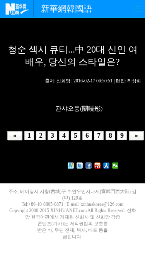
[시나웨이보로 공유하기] (97, 165)
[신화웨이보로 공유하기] (71, 165)
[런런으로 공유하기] (106, 165)
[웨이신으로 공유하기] (115, 165)
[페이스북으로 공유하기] (88, 165)
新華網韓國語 (66, 9)
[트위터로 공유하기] (80, 165)
